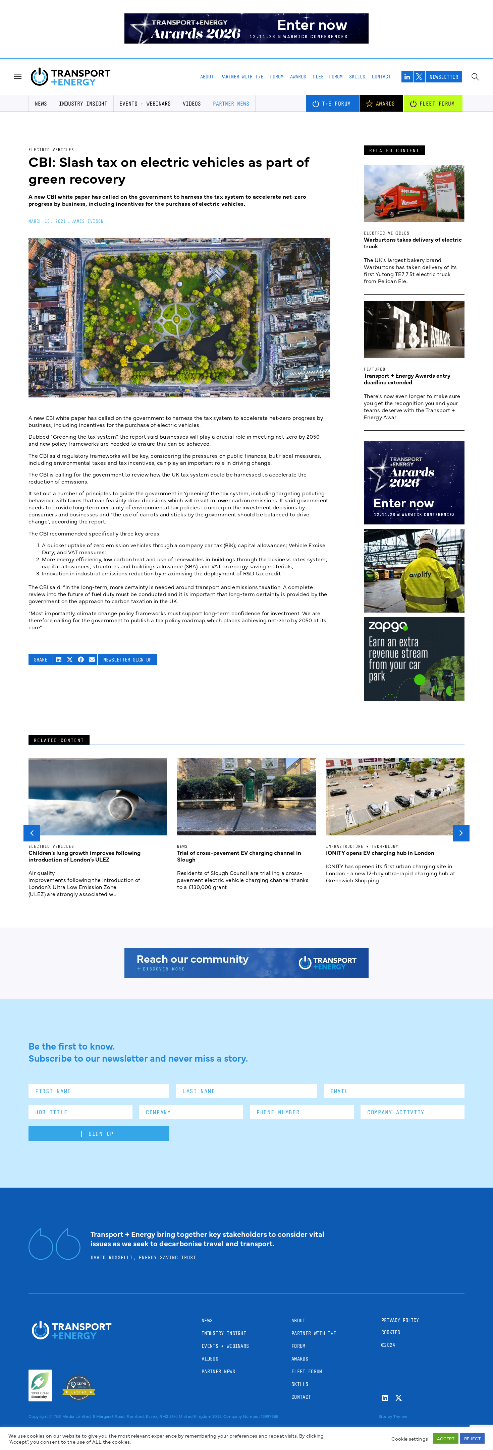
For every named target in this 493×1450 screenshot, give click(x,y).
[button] (58, 659)
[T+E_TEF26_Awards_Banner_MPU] (414, 522)
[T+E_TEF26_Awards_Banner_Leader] (246, 41)
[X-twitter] (398, 1397)
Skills (357, 76)
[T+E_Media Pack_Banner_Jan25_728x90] (246, 975)
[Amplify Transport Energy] (414, 610)
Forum (276, 76)
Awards (298, 76)
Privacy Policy (400, 1320)
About (207, 76)
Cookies (390, 1332)
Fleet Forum (327, 76)
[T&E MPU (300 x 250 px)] (414, 698)
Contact (381, 76)
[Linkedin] (384, 1397)
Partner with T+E (241, 76)
